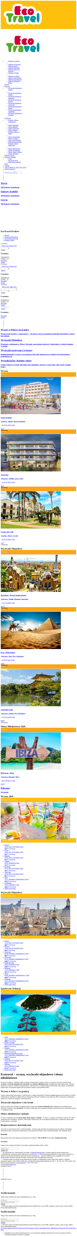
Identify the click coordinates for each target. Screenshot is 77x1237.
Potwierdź (4, 261)
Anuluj (3, 262)
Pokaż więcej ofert (10, 888)
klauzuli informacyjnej (38, 1152)
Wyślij (3, 1204)
